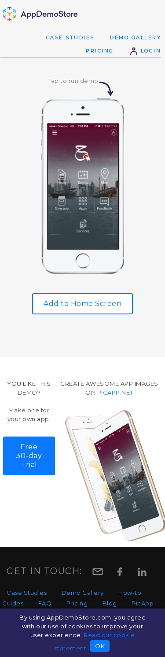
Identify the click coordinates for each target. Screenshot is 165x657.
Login (149, 51)
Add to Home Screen (82, 303)
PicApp (143, 603)
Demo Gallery (135, 37)
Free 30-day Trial (29, 456)
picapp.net (115, 392)
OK (100, 646)
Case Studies (70, 37)
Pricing (100, 51)
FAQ (45, 603)
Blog (110, 603)
